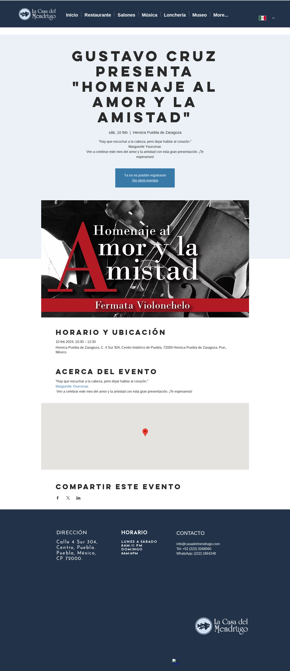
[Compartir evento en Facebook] (58, 498)
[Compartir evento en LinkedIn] (78, 498)
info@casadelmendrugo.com (198, 544)
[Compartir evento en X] (68, 498)
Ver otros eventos (145, 180)
